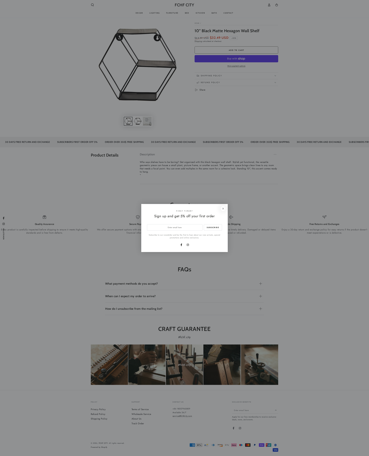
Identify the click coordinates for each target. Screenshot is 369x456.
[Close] (223, 208)
